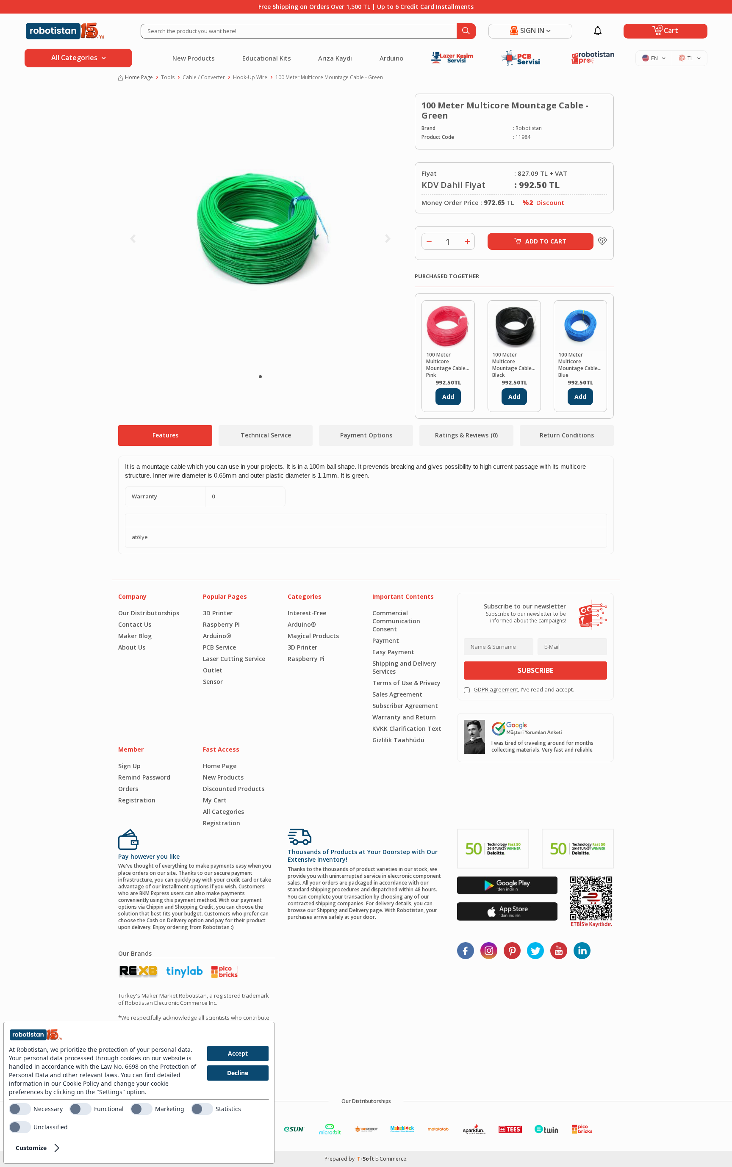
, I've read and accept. (524, 689)
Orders (128, 789)
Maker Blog (135, 636)
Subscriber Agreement (405, 706)
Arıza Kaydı (335, 58)
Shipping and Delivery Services (404, 667)
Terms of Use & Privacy (406, 683)
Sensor (213, 682)
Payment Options (366, 435)
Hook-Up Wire (250, 77)
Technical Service (266, 435)
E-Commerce (390, 1158)
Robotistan (529, 128)
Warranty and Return (404, 717)
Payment (385, 640)
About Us (131, 647)
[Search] (466, 31)
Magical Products (313, 636)
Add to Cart (545, 241)
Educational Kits (266, 58)
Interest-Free (307, 613)
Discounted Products (233, 789)
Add (448, 397)
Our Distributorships (148, 613)
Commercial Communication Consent (396, 621)
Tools (168, 77)
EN (654, 58)
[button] (260, 376)
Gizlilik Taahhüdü (398, 740)
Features (165, 435)
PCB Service (219, 647)
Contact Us (134, 624)
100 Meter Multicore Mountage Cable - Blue (579, 364)
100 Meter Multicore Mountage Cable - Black (513, 364)
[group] (260, 231)
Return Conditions (567, 435)
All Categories (223, 811)
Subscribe (535, 670)
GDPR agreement (496, 689)
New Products (193, 58)
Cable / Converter (204, 77)
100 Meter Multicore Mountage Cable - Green (329, 77)
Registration (136, 800)
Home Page (139, 77)
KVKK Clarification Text (406, 729)
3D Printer (218, 613)
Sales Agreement (397, 694)
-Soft (366, 1158)
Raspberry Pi (221, 624)
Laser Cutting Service (234, 659)
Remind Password (144, 777)
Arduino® (217, 636)
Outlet (212, 670)
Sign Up (129, 766)
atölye (140, 537)
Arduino (391, 58)
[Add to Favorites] (600, 241)
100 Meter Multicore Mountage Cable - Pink (447, 364)
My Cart (215, 800)
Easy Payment (393, 652)
